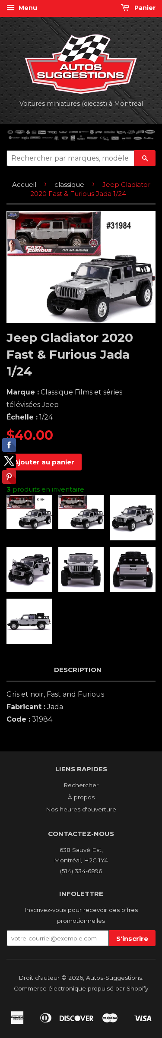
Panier (144, 8)
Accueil (24, 184)
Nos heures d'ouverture (81, 809)
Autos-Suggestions (114, 977)
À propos (81, 797)
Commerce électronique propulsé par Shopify (81, 988)
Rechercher (81, 785)
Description (78, 670)
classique (69, 184)
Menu (27, 8)
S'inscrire (132, 938)
